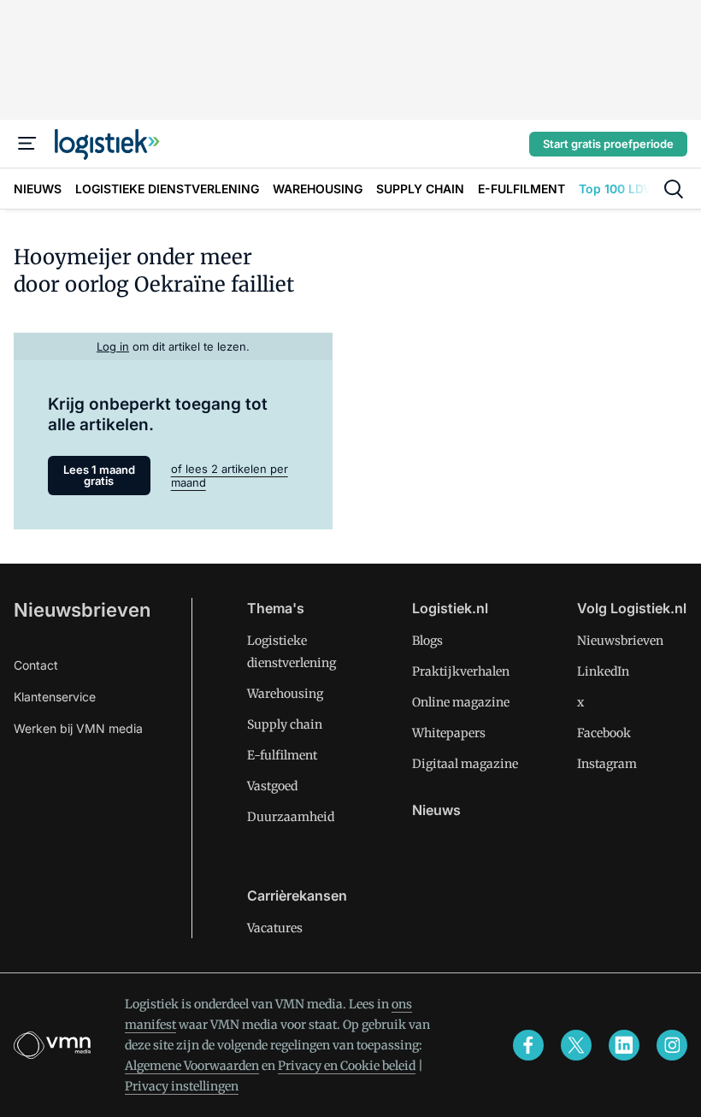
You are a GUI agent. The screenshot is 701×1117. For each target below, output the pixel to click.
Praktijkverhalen (461, 671)
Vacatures (275, 928)
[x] (576, 1045)
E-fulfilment (282, 755)
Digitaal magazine (465, 763)
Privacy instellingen (182, 1086)
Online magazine (461, 702)
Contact (36, 665)
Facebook (604, 733)
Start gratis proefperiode (608, 144)
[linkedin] (624, 1045)
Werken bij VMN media (78, 728)
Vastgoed (272, 786)
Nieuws (436, 810)
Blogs (427, 640)
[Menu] (27, 144)
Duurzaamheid (290, 816)
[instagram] (672, 1045)
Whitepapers (449, 733)
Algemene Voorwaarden (192, 1065)
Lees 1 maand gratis (99, 475)
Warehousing (285, 693)
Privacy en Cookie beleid (346, 1065)
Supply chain (284, 724)
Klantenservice (55, 696)
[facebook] (528, 1045)
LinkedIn (603, 671)
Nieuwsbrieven (82, 610)
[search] (673, 189)
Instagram (607, 763)
